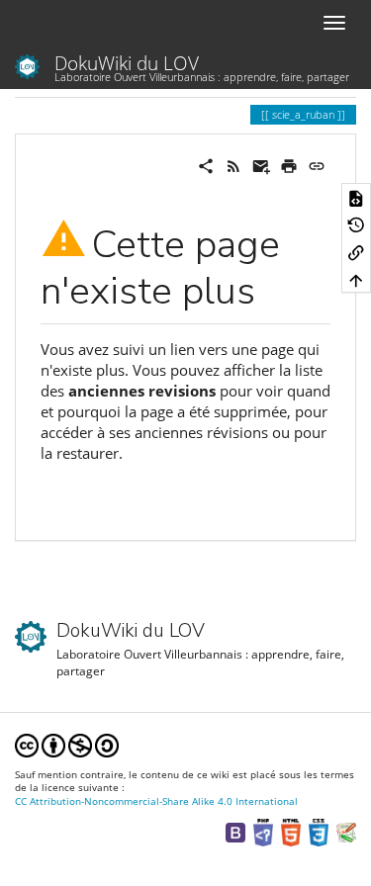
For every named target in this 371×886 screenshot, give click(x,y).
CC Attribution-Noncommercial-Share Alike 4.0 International (156, 801)
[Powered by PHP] (263, 831)
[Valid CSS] (318, 831)
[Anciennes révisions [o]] (356, 224)
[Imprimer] (289, 164)
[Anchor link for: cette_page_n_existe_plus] (274, 286)
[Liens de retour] (356, 252)
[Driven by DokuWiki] (346, 831)
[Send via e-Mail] (261, 164)
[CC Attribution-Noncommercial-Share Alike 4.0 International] (67, 745)
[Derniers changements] (233, 164)
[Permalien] (316, 164)
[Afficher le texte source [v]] (356, 197)
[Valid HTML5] (291, 831)
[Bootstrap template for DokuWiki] (235, 831)
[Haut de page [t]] (356, 280)
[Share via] (206, 164)
